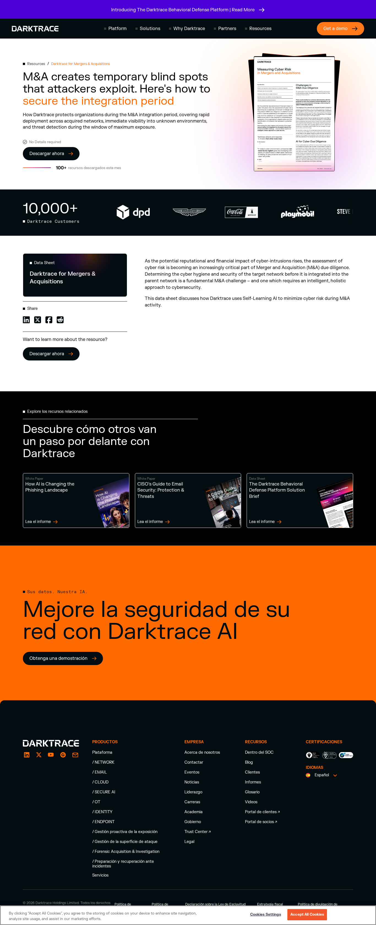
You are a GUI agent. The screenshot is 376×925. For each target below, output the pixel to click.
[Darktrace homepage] (35, 28)
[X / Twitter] (39, 755)
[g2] (63, 755)
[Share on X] (37, 319)
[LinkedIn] (27, 755)
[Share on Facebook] (48, 319)
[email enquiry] (75, 755)
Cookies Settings (265, 914)
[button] (115, 29)
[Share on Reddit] (60, 319)
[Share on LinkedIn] (26, 319)
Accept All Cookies (307, 914)
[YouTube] (51, 755)
